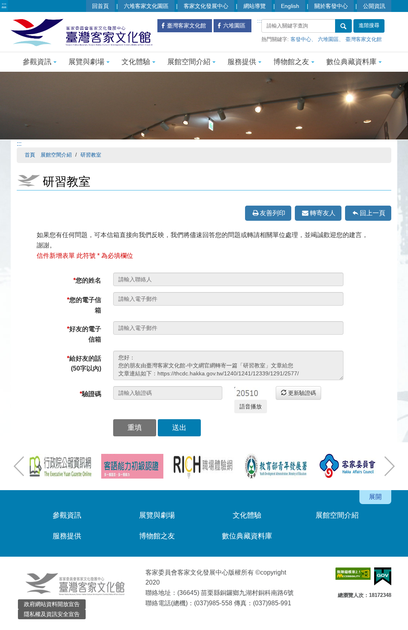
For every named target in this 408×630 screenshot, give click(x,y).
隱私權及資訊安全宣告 (52, 614)
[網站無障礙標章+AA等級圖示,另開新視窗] (353, 573)
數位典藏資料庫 (351, 62)
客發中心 (300, 39)
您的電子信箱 (84, 305)
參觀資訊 (37, 62)
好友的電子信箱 (84, 334)
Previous (19, 466)
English (290, 6)
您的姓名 (87, 280)
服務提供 (242, 62)
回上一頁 (372, 213)
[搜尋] (343, 26)
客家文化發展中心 (206, 6)
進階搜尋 (369, 25)
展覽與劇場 (86, 62)
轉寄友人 (322, 213)
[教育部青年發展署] (275, 466)
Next (389, 466)
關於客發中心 (331, 6)
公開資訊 (374, 6)
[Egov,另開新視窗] (382, 576)
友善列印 (272, 213)
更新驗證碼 (301, 393)
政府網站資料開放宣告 (52, 604)
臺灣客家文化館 (363, 39)
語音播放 (250, 406)
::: (4, 5)
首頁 (30, 155)
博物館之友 (291, 62)
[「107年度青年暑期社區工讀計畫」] (204, 466)
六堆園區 (328, 39)
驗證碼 (90, 394)
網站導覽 (254, 6)
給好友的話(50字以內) (84, 363)
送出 (179, 428)
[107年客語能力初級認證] (132, 466)
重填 (135, 428)
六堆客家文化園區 (146, 6)
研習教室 (90, 155)
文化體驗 (136, 62)
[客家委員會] (347, 466)
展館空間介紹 (188, 62)
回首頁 (100, 6)
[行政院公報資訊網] (60, 466)
